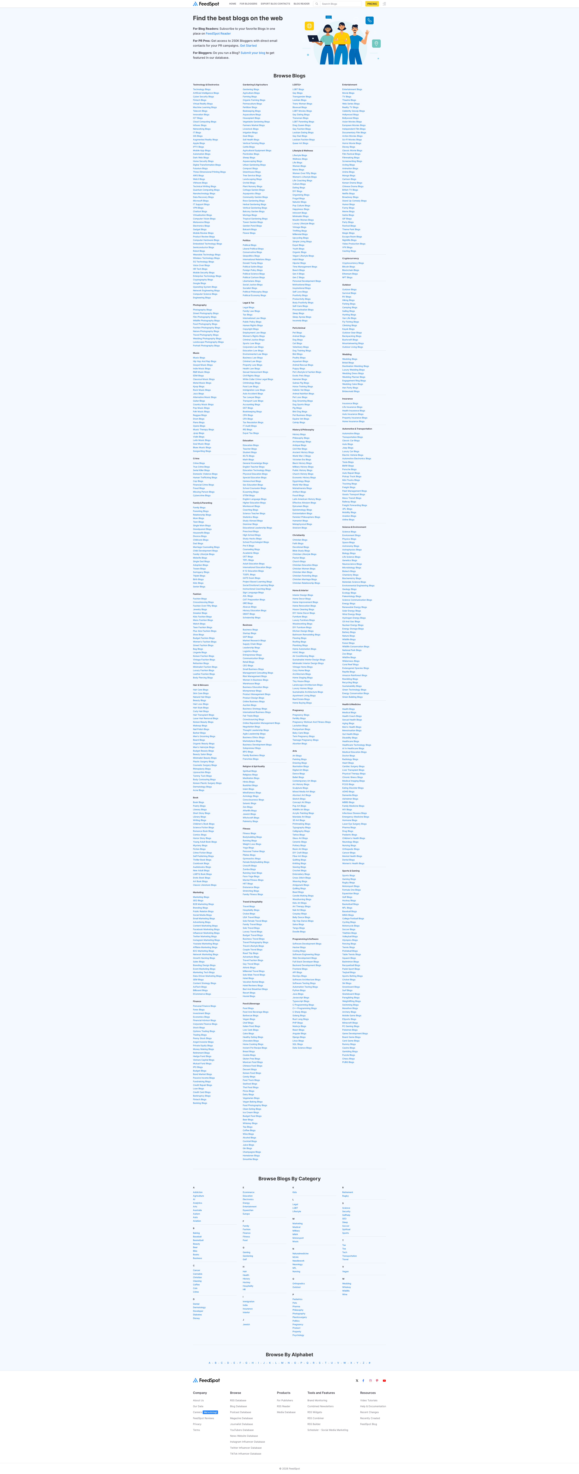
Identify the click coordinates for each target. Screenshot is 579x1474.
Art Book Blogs (200, 881)
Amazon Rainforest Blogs (354, 675)
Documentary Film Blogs (354, 132)
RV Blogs (346, 296)
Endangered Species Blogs (355, 668)
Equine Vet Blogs (301, 418)
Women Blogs (299, 166)
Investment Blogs (201, 1013)
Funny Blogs (348, 207)
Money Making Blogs (203, 1049)
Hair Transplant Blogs (203, 715)
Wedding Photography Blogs (207, 338)
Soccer (345, 1226)
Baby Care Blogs (301, 732)
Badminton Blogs (350, 961)
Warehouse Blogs (251, 683)
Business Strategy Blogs (255, 708)
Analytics (197, 1203)
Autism (196, 1213)
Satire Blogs (348, 215)
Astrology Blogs (251, 796)
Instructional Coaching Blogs (257, 589)
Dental (196, 1304)
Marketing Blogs (201, 897)
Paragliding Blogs (351, 997)
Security (346, 1211)
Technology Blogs (202, 89)
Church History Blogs (303, 474)
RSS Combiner (315, 1418)
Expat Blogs (298, 245)
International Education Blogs (257, 567)
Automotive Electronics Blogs (356, 458)
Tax (344, 1245)
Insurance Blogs (350, 403)
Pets (295, 1303)
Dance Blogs (299, 773)
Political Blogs (249, 245)
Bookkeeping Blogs (252, 411)
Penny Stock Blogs (202, 1038)
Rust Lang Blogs (301, 1019)
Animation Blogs (350, 168)
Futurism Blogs (200, 168)
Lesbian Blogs (300, 100)
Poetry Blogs (199, 806)
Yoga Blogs (248, 847)
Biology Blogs (349, 553)
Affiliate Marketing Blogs (205, 947)
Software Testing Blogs (304, 983)
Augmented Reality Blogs (205, 139)
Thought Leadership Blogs (256, 730)
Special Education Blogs (255, 477)
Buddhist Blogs (250, 785)
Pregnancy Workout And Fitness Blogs (312, 722)
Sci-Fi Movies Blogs (352, 139)
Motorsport (298, 1238)
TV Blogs (346, 96)
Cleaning (197, 1281)
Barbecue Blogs (250, 1015)
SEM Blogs (198, 979)
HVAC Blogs (299, 652)
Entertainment (249, 1206)
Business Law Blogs (253, 357)
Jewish (246, 1324)
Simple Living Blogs (302, 241)
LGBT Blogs (298, 89)
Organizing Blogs (301, 194)
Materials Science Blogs (354, 582)
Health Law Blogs (251, 368)
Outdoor (297, 1287)
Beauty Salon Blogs (202, 754)
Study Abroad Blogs (253, 520)
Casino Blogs (348, 1047)
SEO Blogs (198, 900)
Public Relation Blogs (203, 911)
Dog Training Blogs (302, 350)
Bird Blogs (298, 354)
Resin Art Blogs (300, 849)
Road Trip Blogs (250, 953)
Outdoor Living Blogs (352, 347)
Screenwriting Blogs (352, 161)
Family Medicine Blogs (353, 806)
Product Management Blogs (257, 694)
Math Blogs (248, 459)
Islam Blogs (248, 789)
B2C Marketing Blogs (203, 951)
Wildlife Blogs (349, 639)
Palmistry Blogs (250, 821)
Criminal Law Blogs (252, 361)
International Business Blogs (257, 712)
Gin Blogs (247, 1148)
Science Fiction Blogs (203, 827)
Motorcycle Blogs (351, 925)
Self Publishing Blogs (203, 856)
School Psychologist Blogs (256, 542)
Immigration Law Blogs (254, 390)
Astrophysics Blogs (352, 549)
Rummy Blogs (349, 1044)
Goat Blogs (248, 136)
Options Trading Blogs (204, 1031)
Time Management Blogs (305, 266)
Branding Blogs (200, 907)
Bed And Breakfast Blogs (255, 989)
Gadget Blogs (200, 229)
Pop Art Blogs (299, 806)
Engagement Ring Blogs (354, 380)
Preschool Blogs (251, 531)
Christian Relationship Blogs (306, 583)
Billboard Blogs (200, 990)
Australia (197, 1210)
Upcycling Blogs (301, 237)
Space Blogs (348, 542)
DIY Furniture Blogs (302, 627)
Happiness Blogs (301, 209)
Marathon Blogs (350, 1008)
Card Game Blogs (351, 1040)
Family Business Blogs (254, 755)
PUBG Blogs (348, 1062)
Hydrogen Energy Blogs (354, 617)
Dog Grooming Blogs (303, 400)
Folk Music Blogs (201, 411)
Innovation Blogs (201, 114)
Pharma (296, 1306)
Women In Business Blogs (255, 680)
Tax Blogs (248, 314)
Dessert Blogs (250, 1069)
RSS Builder (314, 1424)
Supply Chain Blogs (252, 644)
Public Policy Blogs (252, 321)
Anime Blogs (348, 172)
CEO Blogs (248, 665)
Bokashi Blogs (250, 229)
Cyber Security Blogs (203, 96)
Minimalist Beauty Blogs (205, 758)
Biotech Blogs (349, 571)
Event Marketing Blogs (204, 969)
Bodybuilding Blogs (252, 837)
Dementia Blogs (350, 795)
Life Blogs (297, 162)
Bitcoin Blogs (348, 266)
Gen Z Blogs (299, 277)
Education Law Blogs (253, 350)
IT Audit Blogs (250, 426)
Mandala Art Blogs (302, 816)
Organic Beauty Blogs (204, 743)
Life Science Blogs (351, 557)
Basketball (198, 1240)
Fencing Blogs (349, 943)
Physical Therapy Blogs (354, 773)
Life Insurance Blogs (352, 407)
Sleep (345, 1222)
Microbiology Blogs (351, 567)
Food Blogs (248, 1008)
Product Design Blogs (253, 697)
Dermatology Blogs (202, 786)
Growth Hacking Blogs (204, 958)
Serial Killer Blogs (201, 470)
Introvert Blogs (300, 212)
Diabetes (197, 1314)
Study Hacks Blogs (252, 538)
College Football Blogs (353, 918)
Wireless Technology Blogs (206, 258)
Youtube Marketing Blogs (205, 943)
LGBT (295, 1208)
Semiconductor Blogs (203, 247)
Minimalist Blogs (301, 216)
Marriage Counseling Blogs (206, 547)
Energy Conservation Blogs (355, 693)
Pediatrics (297, 1299)
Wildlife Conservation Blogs (355, 646)
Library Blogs (199, 816)
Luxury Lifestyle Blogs (304, 223)
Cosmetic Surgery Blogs (205, 765)
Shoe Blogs (198, 634)
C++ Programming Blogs (305, 1008)
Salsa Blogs (298, 924)
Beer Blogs (248, 1119)
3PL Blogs (347, 509)
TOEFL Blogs (249, 574)
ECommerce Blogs (202, 994)
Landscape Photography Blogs (208, 342)
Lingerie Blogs (200, 652)
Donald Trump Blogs (253, 263)
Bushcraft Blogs (350, 339)
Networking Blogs (202, 129)
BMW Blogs (348, 465)
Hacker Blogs (299, 947)
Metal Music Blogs (202, 383)
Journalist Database (241, 1424)
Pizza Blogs (248, 1091)
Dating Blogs (299, 187)
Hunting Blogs (349, 314)
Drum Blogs (198, 418)
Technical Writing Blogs (204, 186)
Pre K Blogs (248, 545)
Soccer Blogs (348, 929)
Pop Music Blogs (201, 408)
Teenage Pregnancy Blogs (306, 740)
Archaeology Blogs (302, 441)
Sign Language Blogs (253, 592)
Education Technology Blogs (257, 470)
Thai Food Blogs (251, 1087)
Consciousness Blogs (253, 799)
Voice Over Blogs (201, 265)
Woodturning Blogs (302, 899)
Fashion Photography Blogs (206, 327)
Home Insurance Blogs (353, 421)
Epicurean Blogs (300, 506)
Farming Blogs (250, 96)
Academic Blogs (251, 553)
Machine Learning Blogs (205, 107)
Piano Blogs (199, 422)
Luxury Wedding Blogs (353, 369)
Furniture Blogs (300, 616)
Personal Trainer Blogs (254, 851)
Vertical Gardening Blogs (255, 207)
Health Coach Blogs (352, 716)
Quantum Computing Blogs (206, 189)
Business (197, 1258)
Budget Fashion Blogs (204, 638)
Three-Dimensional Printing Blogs (209, 172)
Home (232, 3)
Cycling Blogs (349, 922)
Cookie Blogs (249, 1055)
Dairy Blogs (248, 1094)
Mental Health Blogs (352, 856)
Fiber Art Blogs (300, 856)
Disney (196, 1318)
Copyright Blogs (251, 329)
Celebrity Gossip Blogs (353, 111)
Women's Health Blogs (353, 863)
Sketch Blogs (299, 798)
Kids (295, 1192)
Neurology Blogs (350, 841)
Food (245, 1240)
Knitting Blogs (299, 863)
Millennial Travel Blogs (254, 971)
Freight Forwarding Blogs (354, 505)
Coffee (196, 1284)
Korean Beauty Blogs (203, 722)
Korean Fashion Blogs (203, 656)
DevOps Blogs (300, 976)
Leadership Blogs (251, 647)
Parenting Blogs (201, 511)
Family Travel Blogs (252, 924)
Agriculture (198, 1196)
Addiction (197, 1192)
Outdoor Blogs (349, 289)
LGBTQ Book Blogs (202, 874)
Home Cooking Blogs (253, 1044)
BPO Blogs (248, 751)
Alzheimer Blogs (350, 798)
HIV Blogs (347, 809)
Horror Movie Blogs (351, 143)
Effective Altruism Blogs (304, 502)
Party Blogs (348, 222)
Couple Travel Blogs (253, 949)
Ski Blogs (346, 983)
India (245, 1305)
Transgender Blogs (302, 96)
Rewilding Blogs (350, 679)
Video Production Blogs (353, 243)
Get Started (248, 45)
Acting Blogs (348, 164)
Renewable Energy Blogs (354, 607)
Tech (344, 1252)
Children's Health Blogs (353, 838)
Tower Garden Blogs (253, 222)
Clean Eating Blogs (252, 1109)
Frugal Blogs (299, 198)
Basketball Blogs (350, 904)
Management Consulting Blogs (258, 672)
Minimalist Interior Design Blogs (308, 663)
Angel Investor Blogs (203, 1042)
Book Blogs (198, 802)
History (246, 1278)
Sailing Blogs (348, 311)
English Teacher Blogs (254, 466)
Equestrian (248, 1210)
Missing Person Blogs (204, 491)
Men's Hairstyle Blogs (204, 747)
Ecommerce (248, 1192)
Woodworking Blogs (302, 623)
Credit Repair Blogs (202, 1085)
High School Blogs (252, 535)
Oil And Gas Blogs (351, 621)
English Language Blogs (255, 499)
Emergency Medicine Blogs (355, 816)
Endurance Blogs (251, 887)
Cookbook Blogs (201, 863)
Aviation (197, 1221)
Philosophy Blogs (301, 438)
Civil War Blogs (300, 448)
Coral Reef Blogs (350, 664)
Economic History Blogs (304, 477)
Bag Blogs (198, 649)
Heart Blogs (348, 763)
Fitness (246, 1236)
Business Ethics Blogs (254, 737)
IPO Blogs (198, 1067)
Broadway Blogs (350, 197)
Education (248, 1196)
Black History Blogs (302, 463)
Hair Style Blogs (201, 707)
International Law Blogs (254, 318)
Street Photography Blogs (206, 313)
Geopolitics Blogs (251, 255)
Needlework (298, 1260)
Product (296, 1328)
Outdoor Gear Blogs (352, 332)
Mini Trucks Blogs (351, 480)
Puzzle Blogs (348, 1055)
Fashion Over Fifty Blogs (205, 605)
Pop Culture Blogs (301, 205)
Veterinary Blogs (301, 347)
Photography (299, 1313)
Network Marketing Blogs (205, 954)
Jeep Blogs (347, 447)
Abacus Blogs (250, 606)
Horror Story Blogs (202, 838)
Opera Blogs (199, 426)
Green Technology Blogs (354, 689)
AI (194, 1199)
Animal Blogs (299, 336)
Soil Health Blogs (251, 139)
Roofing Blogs (299, 641)
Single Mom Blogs (202, 525)
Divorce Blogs (200, 536)
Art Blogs (297, 755)
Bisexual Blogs (300, 107)
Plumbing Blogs (300, 645)
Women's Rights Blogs (254, 336)
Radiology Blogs (350, 759)
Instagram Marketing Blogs (206, 940)
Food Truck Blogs (251, 1080)
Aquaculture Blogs (252, 114)
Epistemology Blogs (302, 509)
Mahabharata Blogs (302, 488)
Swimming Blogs (350, 1004)
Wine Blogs (248, 1134)
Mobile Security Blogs (204, 272)
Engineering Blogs (202, 297)
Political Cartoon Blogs (254, 277)
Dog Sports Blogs (301, 404)
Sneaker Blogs (200, 613)
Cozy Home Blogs (301, 670)
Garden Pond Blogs (252, 225)
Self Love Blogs (300, 291)
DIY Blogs (297, 191)
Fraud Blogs (199, 488)
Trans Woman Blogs (302, 103)
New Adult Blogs (201, 870)
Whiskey (346, 1287)
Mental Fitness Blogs (253, 880)
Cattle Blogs (249, 146)
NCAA (296, 1257)
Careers (205, 1412)
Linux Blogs (298, 1040)
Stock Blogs (199, 1027)
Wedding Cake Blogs (352, 384)
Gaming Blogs (349, 879)
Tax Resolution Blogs (253, 422)
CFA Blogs (248, 418)
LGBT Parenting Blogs (303, 121)
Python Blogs (299, 990)
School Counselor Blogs (254, 488)
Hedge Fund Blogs (202, 1056)
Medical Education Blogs (354, 752)
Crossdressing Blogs (203, 602)
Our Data (198, 1406)
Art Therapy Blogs (302, 906)
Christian (197, 1277)
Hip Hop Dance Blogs (303, 921)
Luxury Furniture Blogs (304, 620)
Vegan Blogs (249, 1019)
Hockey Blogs (349, 900)
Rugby (345, 1196)
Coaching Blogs (250, 509)
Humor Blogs (348, 204)
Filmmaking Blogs (351, 157)
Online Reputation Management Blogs (261, 723)
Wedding (346, 1283)
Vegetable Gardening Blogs (256, 121)
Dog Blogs (298, 339)
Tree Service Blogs (252, 175)
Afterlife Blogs (250, 810)
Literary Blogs (200, 809)
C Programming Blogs (303, 1004)
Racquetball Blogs (351, 965)
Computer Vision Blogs (204, 218)
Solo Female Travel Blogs (255, 921)
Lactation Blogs (300, 725)
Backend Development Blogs (307, 965)
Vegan (345, 1271)
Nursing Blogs (349, 845)
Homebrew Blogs (251, 1155)
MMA (295, 1234)
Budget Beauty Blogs (203, 750)
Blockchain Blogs (350, 270)
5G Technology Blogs (203, 261)
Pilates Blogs (249, 855)
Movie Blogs (348, 93)
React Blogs (298, 1029)
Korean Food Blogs (252, 1073)
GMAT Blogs (249, 614)
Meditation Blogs (251, 778)
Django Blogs (299, 1037)
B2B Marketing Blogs (203, 904)
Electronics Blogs (201, 225)
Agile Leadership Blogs (254, 733)
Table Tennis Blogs (351, 954)
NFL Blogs (347, 907)
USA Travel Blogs (251, 917)
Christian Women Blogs (304, 568)
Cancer (196, 1270)
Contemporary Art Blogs (304, 780)
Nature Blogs (348, 635)
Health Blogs (348, 709)
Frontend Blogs (300, 969)
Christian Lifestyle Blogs (304, 554)
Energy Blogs (348, 603)
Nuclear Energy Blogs (353, 625)
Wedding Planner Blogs (353, 377)
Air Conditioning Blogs (303, 656)
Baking (196, 1233)
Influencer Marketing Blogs (206, 933)
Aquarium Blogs (300, 361)
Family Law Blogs (251, 311)
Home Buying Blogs (302, 702)
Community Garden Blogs (255, 197)
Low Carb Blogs (251, 1029)
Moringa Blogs (250, 215)
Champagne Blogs (252, 1152)
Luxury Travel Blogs (252, 931)
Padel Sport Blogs (351, 969)
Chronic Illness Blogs (352, 777)
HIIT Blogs (248, 883)
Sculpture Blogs (300, 788)
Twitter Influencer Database (246, 1447)
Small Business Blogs (253, 669)
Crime (196, 1291)
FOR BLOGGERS (248, 3)
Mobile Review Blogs (203, 233)
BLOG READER (302, 3)
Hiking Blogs (348, 300)
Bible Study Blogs (301, 550)
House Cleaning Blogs (303, 609)
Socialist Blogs (250, 288)
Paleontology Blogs (351, 596)
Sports (345, 1233)
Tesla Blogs (348, 462)
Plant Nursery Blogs (252, 186)
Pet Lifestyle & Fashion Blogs (307, 372)
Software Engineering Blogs (306, 954)
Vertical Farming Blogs (254, 143)
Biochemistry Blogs (351, 578)
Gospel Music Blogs (203, 365)
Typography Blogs (302, 827)
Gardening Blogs (251, 89)
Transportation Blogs (352, 437)
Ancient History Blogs (303, 452)
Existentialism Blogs (302, 513)
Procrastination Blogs (303, 309)
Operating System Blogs (205, 287)
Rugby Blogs (348, 882)
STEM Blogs (249, 495)
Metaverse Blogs (201, 222)
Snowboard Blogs (351, 986)
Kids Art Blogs (300, 903)
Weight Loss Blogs (252, 844)
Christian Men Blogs (302, 572)
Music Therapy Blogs (203, 429)
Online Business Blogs (254, 701)
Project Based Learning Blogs (257, 581)
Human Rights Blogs (253, 325)
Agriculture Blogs (251, 93)
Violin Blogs (198, 436)
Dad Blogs (198, 543)
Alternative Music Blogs (205, 397)
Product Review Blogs (204, 236)
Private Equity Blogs (203, 1045)
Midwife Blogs (200, 557)
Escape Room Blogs (352, 236)
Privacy (197, 1424)
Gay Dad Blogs (300, 136)
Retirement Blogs (201, 1052)
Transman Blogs (300, 118)
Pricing (372, 3)
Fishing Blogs (349, 303)
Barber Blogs (199, 732)
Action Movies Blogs (352, 136)
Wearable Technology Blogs (207, 254)
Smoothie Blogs (250, 1159)
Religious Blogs (250, 774)
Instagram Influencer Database (247, 1441)
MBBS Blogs (348, 802)
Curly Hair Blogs (201, 711)
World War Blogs (301, 484)
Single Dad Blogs (201, 561)
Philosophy (298, 1310)
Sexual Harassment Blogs (255, 372)
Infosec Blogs (200, 125)
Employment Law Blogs (254, 332)
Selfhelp (346, 1215)
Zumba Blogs (249, 869)
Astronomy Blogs (350, 546)
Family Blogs (199, 507)
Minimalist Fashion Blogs (205, 667)
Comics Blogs (200, 834)
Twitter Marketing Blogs (205, 936)
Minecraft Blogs (350, 1022)
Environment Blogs (351, 535)
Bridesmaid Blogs (351, 391)
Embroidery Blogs (301, 874)
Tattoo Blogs (299, 834)
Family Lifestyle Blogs (204, 554)
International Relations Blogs (257, 259)
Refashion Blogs (201, 663)
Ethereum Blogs (350, 273)
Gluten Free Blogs (251, 1058)
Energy (246, 1203)
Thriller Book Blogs (202, 859)
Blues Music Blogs (202, 447)
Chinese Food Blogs (252, 1065)
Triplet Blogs (199, 575)
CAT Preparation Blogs (254, 599)
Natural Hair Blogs (202, 697)
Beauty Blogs (199, 700)
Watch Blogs (199, 623)
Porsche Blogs (349, 469)
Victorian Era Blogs (302, 459)
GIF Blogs (347, 218)
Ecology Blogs (349, 592)
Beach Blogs (299, 270)
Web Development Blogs (305, 958)
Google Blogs (199, 283)
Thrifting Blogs (300, 230)
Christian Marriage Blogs (305, 579)
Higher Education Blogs (254, 502)
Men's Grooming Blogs (204, 736)
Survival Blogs (349, 293)
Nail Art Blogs (299, 910)
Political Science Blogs (254, 273)
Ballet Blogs (298, 777)
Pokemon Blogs (350, 1029)
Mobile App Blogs (202, 150)
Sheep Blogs (249, 157)
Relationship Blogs (202, 514)
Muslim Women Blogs (303, 220)
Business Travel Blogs (254, 938)
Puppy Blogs (299, 368)
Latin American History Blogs (307, 499)
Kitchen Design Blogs (303, 631)
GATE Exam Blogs (251, 578)
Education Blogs (251, 445)
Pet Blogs (297, 332)
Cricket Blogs (349, 979)
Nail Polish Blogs (201, 729)
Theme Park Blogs (351, 229)
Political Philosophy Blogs (255, 291)
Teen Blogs (198, 522)
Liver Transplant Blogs (353, 770)
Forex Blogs (199, 1009)
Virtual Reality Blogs (203, 103)
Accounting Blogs (251, 404)
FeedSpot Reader (218, 33)
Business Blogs (250, 629)
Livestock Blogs (251, 129)
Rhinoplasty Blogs (202, 768)
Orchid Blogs (249, 182)
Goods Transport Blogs (353, 494)
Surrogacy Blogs (201, 572)
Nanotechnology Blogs (204, 193)
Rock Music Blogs (202, 390)
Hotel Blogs (248, 978)
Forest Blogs (348, 643)
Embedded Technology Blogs (207, 243)
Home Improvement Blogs (305, 602)
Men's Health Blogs (351, 727)
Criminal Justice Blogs (254, 339)
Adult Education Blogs (254, 563)
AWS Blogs (198, 175)
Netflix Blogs (348, 193)
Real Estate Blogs (301, 699)
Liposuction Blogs (202, 772)
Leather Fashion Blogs (204, 674)
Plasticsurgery (300, 1317)
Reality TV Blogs (350, 107)
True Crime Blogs (201, 466)
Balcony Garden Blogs (254, 211)
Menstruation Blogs (352, 730)
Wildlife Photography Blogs (206, 320)
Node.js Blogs (299, 1026)
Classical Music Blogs (204, 379)
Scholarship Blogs (252, 617)
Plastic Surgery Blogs (203, 761)
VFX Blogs (347, 247)
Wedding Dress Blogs (353, 373)
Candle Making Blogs (303, 895)
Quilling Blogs (299, 888)
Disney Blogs (348, 146)
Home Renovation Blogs (304, 605)
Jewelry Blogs (200, 609)
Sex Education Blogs (253, 484)
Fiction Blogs (199, 849)
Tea (344, 1248)
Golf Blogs (347, 897)
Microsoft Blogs (201, 200)
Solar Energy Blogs (351, 610)
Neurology (298, 1264)
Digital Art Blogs (300, 770)
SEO (344, 1218)
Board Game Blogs (351, 1037)
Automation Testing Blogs (305, 986)
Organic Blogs (300, 252)
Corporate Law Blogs (253, 347)
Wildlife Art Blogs (301, 809)
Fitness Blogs (249, 833)
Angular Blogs (299, 1033)
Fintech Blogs (199, 100)
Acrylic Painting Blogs (303, 813)
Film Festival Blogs (351, 154)
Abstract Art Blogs (302, 795)
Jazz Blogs (198, 393)
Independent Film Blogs (354, 129)
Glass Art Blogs (300, 838)
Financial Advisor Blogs (204, 1020)
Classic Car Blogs (351, 440)
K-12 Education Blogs (253, 571)
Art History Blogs (301, 784)
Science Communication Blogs (357, 600)
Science (346, 1208)
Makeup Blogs (200, 725)
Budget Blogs (199, 1070)
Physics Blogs (349, 539)
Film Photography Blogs (205, 317)
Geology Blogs (349, 589)
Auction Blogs (249, 705)
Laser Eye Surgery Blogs (354, 823)
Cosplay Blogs (300, 913)
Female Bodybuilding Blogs (256, 862)
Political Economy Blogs (254, 295)
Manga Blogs (348, 175)
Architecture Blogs (302, 674)
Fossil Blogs (298, 495)
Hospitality (248, 1286)
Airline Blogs (348, 519)
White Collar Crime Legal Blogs (258, 379)
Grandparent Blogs (202, 529)
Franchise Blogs (251, 759)
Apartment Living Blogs (304, 695)
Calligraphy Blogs (301, 831)
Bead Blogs (298, 892)
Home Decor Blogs (302, 598)
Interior (246, 1312)
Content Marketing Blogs (205, 925)
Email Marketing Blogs (204, 918)
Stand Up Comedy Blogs (354, 200)
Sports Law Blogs (251, 343)
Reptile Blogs (348, 671)
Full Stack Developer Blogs (306, 961)
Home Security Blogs (203, 161)
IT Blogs (197, 132)
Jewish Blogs (249, 814)
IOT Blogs (198, 118)
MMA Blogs (348, 915)
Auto (195, 1217)
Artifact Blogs (299, 491)
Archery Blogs (349, 1012)
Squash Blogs (349, 958)
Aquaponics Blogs (252, 193)
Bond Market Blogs (202, 1074)
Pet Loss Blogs (300, 397)
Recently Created (370, 1418)
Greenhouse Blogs (252, 172)
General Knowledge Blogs (255, 463)
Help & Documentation (373, 1406)
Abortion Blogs (300, 743)
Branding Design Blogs (204, 965)
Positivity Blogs (300, 295)
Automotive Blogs (351, 433)
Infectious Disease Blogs (354, 813)
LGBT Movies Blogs (302, 111)
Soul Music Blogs (201, 443)
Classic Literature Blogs (205, 885)
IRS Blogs (247, 429)
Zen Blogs (248, 807)
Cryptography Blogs (203, 279)
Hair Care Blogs (200, 689)
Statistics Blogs (250, 517)
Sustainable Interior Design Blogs (309, 659)
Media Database (286, 1412)
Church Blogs (299, 561)
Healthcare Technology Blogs (356, 745)
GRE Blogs (248, 603)
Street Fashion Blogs (203, 645)
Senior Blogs (199, 586)
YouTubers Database (242, 1429)
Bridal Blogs (348, 362)
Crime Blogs (199, 463)
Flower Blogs (249, 233)
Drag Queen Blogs (302, 125)
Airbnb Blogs (249, 967)
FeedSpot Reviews (203, 1418)
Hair (245, 1271)
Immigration (248, 1301)
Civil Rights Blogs (251, 375)
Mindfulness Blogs (252, 792)
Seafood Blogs (250, 1083)
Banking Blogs (200, 1103)
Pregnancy (298, 1324)
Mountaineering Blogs (353, 343)
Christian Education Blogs (305, 565)
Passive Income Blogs (204, 1077)
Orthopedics (299, 1283)
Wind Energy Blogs (351, 614)
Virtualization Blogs (202, 215)
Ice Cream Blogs (251, 1112)
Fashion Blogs (200, 598)
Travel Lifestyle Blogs (253, 946)
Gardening (248, 1256)
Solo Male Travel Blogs (254, 974)
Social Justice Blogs (253, 284)
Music (296, 1241)
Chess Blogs (348, 1058)
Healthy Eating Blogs (253, 1037)
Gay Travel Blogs (251, 964)
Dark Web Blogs (201, 157)
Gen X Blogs (299, 273)
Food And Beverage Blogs (256, 1012)
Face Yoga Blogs (251, 876)
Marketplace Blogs (252, 741)
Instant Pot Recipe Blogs (255, 1047)
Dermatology (199, 1307)
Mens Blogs (298, 169)
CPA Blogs (248, 415)
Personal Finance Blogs (204, 1006)
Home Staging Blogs (303, 677)
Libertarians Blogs (252, 281)
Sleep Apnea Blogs (302, 317)
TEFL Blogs (248, 560)
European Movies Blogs (354, 125)
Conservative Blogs (252, 252)
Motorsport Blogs (351, 886)
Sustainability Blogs (352, 686)
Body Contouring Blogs (204, 779)
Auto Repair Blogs (351, 473)
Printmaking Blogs (301, 823)
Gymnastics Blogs (252, 858)
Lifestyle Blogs (300, 155)
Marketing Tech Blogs (204, 972)
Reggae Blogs (200, 415)
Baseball (197, 1236)
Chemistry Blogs (350, 574)
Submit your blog (253, 53)
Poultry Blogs (299, 357)
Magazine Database (241, 1418)
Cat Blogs (297, 343)
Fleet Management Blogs (354, 491)
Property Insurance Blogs (354, 417)
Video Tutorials (368, 1400)
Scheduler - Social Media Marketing (327, 1429)
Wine (344, 1294)
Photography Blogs (202, 309)
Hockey (246, 1282)
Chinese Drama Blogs (353, 186)
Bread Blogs (249, 1051)
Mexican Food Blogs (253, 1062)
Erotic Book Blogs (201, 877)
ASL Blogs (248, 596)
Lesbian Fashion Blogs (304, 139)
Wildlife (346, 1290)
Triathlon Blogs (349, 933)
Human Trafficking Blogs (205, 477)
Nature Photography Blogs (206, 331)
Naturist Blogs (300, 202)
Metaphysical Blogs (302, 524)
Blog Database (238, 1406)
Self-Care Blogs (300, 306)
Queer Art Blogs (300, 143)
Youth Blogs (298, 248)
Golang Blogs (299, 1015)
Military (296, 1230)
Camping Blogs (349, 307)
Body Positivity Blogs (303, 302)
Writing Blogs (199, 820)
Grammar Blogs (250, 524)
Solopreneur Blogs (252, 748)
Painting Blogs (300, 759)
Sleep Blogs (298, 313)
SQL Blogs (298, 1044)
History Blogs (299, 434)
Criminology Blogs (252, 383)
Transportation (349, 1256)
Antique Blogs (299, 445)
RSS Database (238, 1400)
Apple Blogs (199, 143)
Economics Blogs (201, 1017)
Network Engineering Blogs (206, 290)
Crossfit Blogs (250, 865)
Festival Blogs (349, 225)
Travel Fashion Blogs (253, 960)
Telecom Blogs (200, 111)
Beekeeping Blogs (252, 111)
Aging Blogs (348, 723)
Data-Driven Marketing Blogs (207, 976)
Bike (195, 1251)
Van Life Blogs (349, 318)
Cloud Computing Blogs (204, 121)
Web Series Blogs (351, 103)
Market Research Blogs (254, 640)
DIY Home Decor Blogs (304, 613)
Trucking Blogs (349, 483)
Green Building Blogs (352, 697)
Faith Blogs (298, 543)
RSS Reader (283, 1406)
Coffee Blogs (249, 1130)
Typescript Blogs (301, 1001)
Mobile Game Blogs (351, 1015)
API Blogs (297, 972)
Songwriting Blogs (202, 451)
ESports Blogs (349, 1019)
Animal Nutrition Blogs (303, 393)
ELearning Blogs (251, 491)
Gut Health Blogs (350, 734)
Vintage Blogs (299, 227)
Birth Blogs (198, 579)
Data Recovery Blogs (203, 197)
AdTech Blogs (200, 986)
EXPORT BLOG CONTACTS (275, 3)
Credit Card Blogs (202, 1092)
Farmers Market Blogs (254, 125)
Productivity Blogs (302, 299)
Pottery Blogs (299, 845)
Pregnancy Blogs (301, 715)
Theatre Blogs (349, 100)
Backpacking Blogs (351, 336)
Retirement (347, 1192)
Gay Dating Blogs (301, 114)
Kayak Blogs (348, 329)
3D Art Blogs (299, 820)
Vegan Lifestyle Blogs (303, 255)
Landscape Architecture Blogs (308, 685)
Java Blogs (298, 994)
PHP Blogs (298, 1022)
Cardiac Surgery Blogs (353, 766)
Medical (296, 1227)
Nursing (296, 1271)
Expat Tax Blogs (251, 433)
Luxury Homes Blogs (303, 688)
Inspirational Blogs (302, 288)
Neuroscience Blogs (352, 564)
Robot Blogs (199, 251)
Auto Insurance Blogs (353, 414)
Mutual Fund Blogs (202, 1063)
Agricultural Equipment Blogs (257, 150)
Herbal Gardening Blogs (254, 204)
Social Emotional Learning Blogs (258, 585)
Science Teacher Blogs (254, 513)
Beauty (196, 1243)
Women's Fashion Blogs (205, 641)
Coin (195, 1288)
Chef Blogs (248, 1022)
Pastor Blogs (299, 557)
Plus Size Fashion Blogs (205, 631)
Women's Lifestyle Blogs (305, 177)
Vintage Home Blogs (303, 667)
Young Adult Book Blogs (205, 841)
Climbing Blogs (349, 325)
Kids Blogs (198, 583)
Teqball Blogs (349, 972)
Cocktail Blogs (250, 1141)
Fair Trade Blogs (251, 715)
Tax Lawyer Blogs (252, 397)
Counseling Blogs (251, 549)
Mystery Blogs (200, 845)
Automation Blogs (201, 154)
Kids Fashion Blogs (202, 616)
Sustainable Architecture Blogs (308, 692)
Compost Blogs (250, 168)
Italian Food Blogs (251, 1026)
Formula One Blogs (351, 889)
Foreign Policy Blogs (253, 270)
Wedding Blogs (349, 359)
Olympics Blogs (350, 940)
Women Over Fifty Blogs (304, 173)
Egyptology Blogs (301, 481)
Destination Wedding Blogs (355, 366)
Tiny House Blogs (301, 681)
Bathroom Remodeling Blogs (306, 634)
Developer (198, 1311)
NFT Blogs (347, 277)
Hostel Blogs (249, 996)
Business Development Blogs (257, 744)
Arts (195, 1206)
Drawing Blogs (300, 763)
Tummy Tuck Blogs (202, 776)
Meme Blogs (348, 211)
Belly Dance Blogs (301, 917)
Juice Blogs (248, 1144)
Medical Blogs (349, 712)
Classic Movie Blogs (352, 150)
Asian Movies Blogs (352, 121)
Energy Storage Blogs (353, 628)
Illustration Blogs (301, 766)
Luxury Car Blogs (350, 451)
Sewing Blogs (299, 867)
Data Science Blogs (302, 1047)
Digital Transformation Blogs (207, 164)
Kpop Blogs (198, 386)
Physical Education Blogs (255, 474)
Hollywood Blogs (350, 114)
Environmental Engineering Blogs (358, 585)
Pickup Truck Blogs (351, 476)
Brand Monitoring (317, 1400)
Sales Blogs (199, 961)
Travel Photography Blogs (206, 335)
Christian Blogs (300, 539)
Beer (195, 1247)
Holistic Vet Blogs (301, 390)
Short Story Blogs (201, 813)
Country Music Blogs (203, 404)
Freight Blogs (348, 487)
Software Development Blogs (307, 943)
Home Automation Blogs (304, 649)
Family (246, 1226)
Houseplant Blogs (251, 118)
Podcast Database (240, 1412)
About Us (198, 1400)
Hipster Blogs (299, 263)
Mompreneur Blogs (252, 690)
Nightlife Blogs (349, 240)
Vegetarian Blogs (251, 1098)
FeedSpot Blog (368, 1424)
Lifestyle (297, 1211)
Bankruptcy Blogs (202, 1095)
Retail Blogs (248, 662)
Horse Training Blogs (303, 386)
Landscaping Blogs (252, 179)
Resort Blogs (249, 992)
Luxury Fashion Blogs (203, 670)
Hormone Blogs (349, 820)
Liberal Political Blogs (253, 248)
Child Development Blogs (205, 550)
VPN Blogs (198, 207)
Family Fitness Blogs (253, 894)
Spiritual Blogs (250, 771)
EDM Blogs (198, 375)
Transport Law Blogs (253, 400)
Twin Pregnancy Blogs (304, 736)
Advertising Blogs (202, 922)
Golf (245, 1259)
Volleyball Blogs (350, 936)
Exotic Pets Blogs (301, 375)
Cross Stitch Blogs (302, 877)
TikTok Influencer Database (245, 1453)
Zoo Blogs (347, 653)
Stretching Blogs (251, 891)
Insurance (248, 1308)
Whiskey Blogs (250, 1123)
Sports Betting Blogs (352, 976)
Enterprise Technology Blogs (207, 276)
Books (196, 1254)
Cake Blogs (248, 1033)
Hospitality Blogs (251, 910)
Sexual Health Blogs (352, 719)
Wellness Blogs (300, 159)
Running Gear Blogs (252, 873)
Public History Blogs (302, 470)
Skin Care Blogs (201, 693)
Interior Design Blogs (303, 595)
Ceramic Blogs (300, 841)
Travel (345, 1259)
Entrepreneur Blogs (252, 654)
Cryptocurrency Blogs (353, 263)
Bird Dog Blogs (300, 411)
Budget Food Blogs (252, 1116)
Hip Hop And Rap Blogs (204, 361)
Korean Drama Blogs (352, 182)
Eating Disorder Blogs (353, 788)
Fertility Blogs (299, 718)
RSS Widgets (314, 1412)
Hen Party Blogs (350, 387)
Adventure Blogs (251, 956)
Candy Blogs (249, 1076)
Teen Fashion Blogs (202, 627)
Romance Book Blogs (203, 831)
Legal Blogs (248, 307)
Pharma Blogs (349, 827)
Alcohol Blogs (249, 1137)
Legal (295, 1204)
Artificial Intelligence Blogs (206, 93)
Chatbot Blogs (200, 211)
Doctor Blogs (348, 755)
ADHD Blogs (348, 791)
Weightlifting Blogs (351, 1001)
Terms (196, 1429)
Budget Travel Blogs (253, 935)
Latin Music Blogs (202, 440)
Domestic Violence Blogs (205, 474)
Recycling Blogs (350, 682)
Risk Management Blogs (255, 676)
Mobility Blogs (349, 512)
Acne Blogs (198, 790)
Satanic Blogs (249, 803)
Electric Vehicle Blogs (352, 455)
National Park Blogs (352, 650)
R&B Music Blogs (201, 372)
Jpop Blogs (198, 433)
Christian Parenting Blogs (305, 575)
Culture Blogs (299, 184)
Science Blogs (349, 531)
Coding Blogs (299, 951)
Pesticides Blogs (251, 154)
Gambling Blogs (350, 1051)
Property (297, 1331)
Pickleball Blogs (350, 951)
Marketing (298, 1223)
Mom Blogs (198, 518)
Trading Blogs (200, 1034)
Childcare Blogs (201, 539)
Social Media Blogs (202, 915)
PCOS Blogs (348, 784)
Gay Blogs (298, 93)
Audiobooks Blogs (202, 867)
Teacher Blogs (250, 448)
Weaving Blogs (300, 881)
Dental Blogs (348, 859)
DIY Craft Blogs (300, 852)
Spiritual (346, 1229)
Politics (296, 1320)
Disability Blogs (350, 737)
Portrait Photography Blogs (206, 345)
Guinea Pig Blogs (301, 383)
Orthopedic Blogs (351, 849)
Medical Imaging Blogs (353, 780)
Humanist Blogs (300, 520)
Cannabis (197, 1274)
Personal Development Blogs (307, 281)
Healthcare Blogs (350, 741)
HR (244, 1289)
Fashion (246, 1229)
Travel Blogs (249, 906)
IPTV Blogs (198, 146)
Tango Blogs (299, 928)
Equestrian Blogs (350, 893)
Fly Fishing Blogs (350, 321)
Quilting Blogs (299, 859)
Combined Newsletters (320, 1406)
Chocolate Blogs (251, 1040)
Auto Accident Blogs (253, 393)
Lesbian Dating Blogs (303, 132)
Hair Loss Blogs (201, 704)
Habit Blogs (298, 259)
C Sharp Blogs (300, 1012)
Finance (246, 1233)
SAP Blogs (248, 637)
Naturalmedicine (300, 1253)
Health (246, 1275)
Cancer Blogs (349, 852)
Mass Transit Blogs (351, 498)
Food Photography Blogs (205, 324)
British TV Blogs (350, 189)
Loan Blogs (198, 1088)
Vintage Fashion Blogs (204, 659)
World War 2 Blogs (302, 456)
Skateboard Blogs (351, 994)
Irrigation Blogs (250, 132)
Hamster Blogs (300, 379)
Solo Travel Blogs (251, 928)
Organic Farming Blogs (254, 100)
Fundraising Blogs (202, 1081)
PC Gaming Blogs (350, 1026)
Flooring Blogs (300, 638)
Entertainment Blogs (352, 89)
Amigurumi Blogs (301, 885)
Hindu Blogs (249, 781)
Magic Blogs (348, 233)
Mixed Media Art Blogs (304, 791)
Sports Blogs (348, 875)
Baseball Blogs (349, 911)
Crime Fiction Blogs (202, 852)
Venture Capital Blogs (203, 1060)
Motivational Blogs (302, 284)
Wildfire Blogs (349, 657)
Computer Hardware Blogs (206, 240)
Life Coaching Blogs (302, 180)
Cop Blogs (198, 481)
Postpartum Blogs (301, 729)
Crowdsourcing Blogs (253, 719)
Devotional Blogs (301, 547)
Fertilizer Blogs (250, 107)
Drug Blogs (347, 831)
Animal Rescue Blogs (303, 365)
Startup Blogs (249, 633)
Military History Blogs (303, 466)
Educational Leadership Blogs (257, 527)
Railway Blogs (349, 501)
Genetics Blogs (349, 560)
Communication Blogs (253, 658)
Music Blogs (199, 357)
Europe (246, 1213)
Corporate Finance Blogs (205, 1024)
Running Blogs (250, 840)
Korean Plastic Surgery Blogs (207, 783)
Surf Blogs (347, 990)
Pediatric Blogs (349, 834)
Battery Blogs (349, 632)
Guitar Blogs (199, 400)
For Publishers (285, 1400)
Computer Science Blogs (205, 294)
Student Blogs (250, 452)
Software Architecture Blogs (307, 979)
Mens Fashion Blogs (203, 620)
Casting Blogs (349, 251)
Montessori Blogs (251, 506)
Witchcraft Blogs (251, 817)
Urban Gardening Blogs (254, 164)
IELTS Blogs (249, 456)
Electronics (248, 1199)
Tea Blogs (248, 1127)
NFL (294, 1268)
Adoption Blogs (200, 565)
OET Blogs (248, 556)
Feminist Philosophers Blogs (306, 517)
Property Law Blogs (252, 365)
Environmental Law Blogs (255, 354)
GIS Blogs (198, 136)
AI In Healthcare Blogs (353, 748)
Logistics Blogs (250, 651)
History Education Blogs (254, 610)
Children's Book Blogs (204, 823)
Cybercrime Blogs (202, 495)
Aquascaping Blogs (252, 161)
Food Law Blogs (251, 386)
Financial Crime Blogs (203, 484)
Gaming (246, 1252)
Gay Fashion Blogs (302, 129)
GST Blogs (248, 408)
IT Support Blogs (201, 204)
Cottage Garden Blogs (254, 189)
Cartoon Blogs (349, 179)
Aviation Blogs (349, 516)
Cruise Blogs (249, 913)
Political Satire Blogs (253, 266)
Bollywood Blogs (350, 118)
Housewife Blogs (201, 532)
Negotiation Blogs (251, 726)
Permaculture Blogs (252, 103)
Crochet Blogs (300, 870)
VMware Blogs (200, 182)
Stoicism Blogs (300, 527)
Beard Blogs (199, 740)
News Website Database (244, 1435)
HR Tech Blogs (200, 269)
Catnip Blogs (299, 422)
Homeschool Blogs (252, 481)
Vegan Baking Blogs (253, 1101)
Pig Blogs (297, 408)
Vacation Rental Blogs (253, 982)
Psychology (298, 1335)
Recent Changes (369, 1412)
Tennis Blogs (348, 947)
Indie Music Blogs (202, 368)
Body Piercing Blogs (203, 677)
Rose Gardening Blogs (254, 200)
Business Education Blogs (255, 687)
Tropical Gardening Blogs (255, 218)
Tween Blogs (199, 568)
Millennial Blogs (300, 234)
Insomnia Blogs (300, 320)
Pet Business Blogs (302, 415)
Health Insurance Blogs (353, 410)
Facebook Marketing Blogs (206, 929)
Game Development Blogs (355, 1033)
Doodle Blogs (299, 931)
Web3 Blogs (199, 179)
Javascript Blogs (301, 997)
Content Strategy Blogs (204, 983)
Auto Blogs (347, 444)
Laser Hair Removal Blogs (205, 718)
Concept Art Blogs (302, 802)
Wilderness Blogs (351, 661)
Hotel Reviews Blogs (253, 985)
